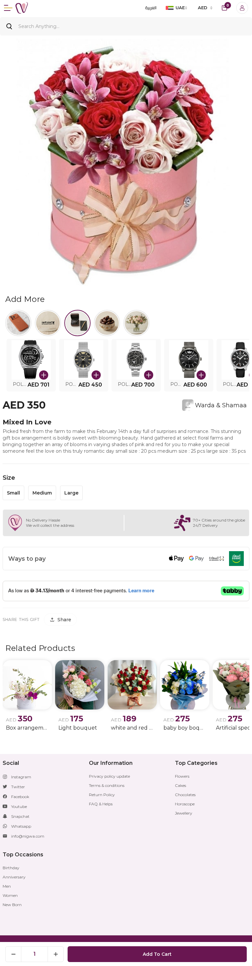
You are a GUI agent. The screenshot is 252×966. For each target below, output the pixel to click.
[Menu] (8, 8)
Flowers (182, 776)
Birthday (11, 867)
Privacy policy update (109, 776)
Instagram (21, 776)
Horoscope (185, 803)
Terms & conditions (106, 785)
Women (10, 895)
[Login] (242, 8)
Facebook (20, 796)
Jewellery (183, 813)
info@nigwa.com (27, 836)
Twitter (18, 786)
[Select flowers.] (136, 323)
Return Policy (102, 794)
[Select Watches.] (77, 323)
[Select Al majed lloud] (48, 323)
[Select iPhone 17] (18, 323)
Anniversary (14, 876)
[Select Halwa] (107, 323)
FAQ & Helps (101, 803)
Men (7, 886)
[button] (31, 365)
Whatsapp (21, 826)
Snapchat (20, 816)
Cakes (180, 785)
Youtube (19, 806)
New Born (12, 904)
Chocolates (185, 794)
